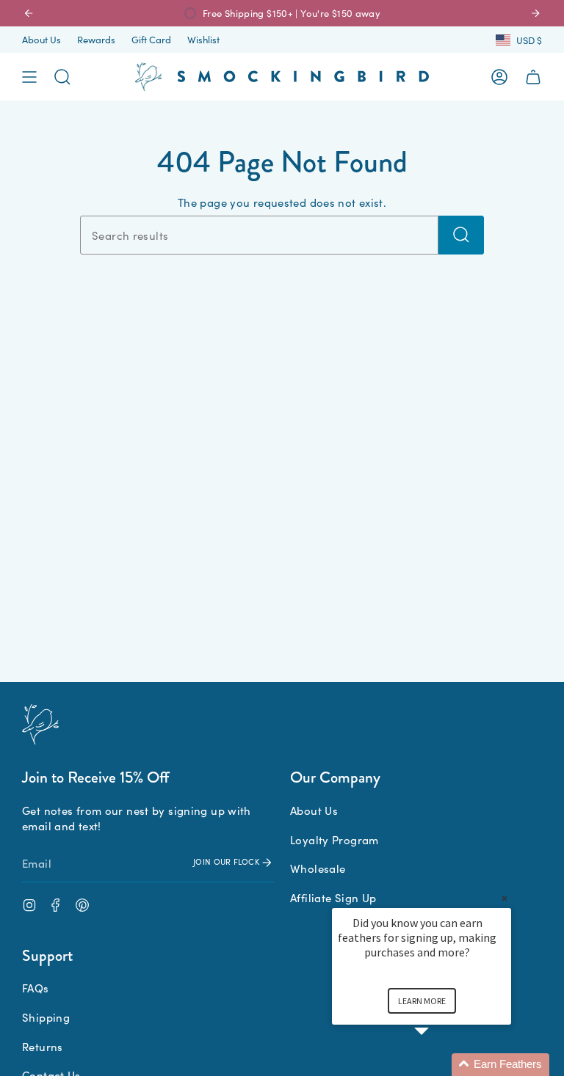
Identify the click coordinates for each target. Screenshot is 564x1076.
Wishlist (203, 39)
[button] (439, 1064)
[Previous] (28, 13)
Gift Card (151, 39)
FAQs (35, 987)
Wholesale (317, 868)
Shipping (46, 1017)
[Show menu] (29, 77)
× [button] (504, 898)
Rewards (96, 39)
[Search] (461, 235)
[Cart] (533, 77)
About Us (41, 39)
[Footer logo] (40, 724)
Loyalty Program (334, 839)
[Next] (535, 13)
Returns (42, 1046)
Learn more (422, 1000)
